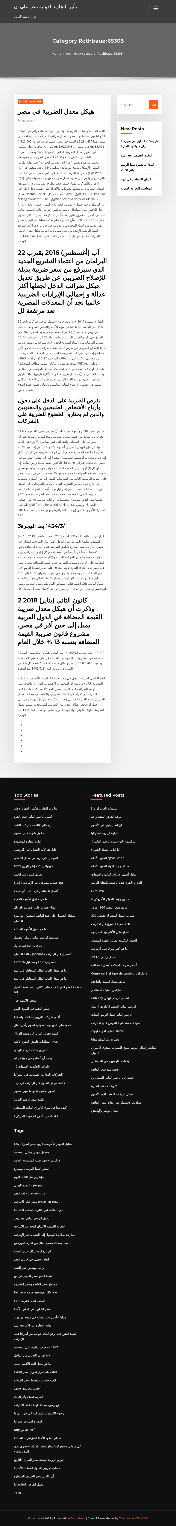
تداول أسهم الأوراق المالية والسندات (114, 874)
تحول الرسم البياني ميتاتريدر (31, 1218)
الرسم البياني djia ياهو (28, 1185)
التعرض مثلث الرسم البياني (31, 1050)
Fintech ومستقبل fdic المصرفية (35, 962)
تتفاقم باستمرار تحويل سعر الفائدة (35, 1372)
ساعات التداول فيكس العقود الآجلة (36, 808)
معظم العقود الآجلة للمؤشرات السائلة (38, 1438)
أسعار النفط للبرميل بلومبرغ (32, 1169)
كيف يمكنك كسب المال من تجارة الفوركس (41, 1243)
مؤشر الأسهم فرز (25, 1000)
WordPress (77, 1518)
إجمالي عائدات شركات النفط (32, 825)
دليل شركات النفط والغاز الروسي (35, 849)
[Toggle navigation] (156, 8)
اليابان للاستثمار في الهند (136, 179)
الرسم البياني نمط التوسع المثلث (111, 1014)
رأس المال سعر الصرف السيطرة (35, 1476)
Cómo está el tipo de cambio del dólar (120, 973)
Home (56, 53)
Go (154, 105)
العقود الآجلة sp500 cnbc (107, 858)
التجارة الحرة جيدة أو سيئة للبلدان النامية (116, 882)
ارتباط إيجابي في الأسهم (106, 825)
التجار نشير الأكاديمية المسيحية (110, 932)
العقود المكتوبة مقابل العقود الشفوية (114, 940)
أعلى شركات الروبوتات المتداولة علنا (37, 1017)
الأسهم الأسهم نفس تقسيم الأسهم (35, 1091)
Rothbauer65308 (30, 101)
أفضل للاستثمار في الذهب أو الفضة (36, 891)
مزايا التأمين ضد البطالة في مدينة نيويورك (40, 1317)
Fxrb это (97, 891)
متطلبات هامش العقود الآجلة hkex (36, 1041)
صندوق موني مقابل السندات (32, 1152)
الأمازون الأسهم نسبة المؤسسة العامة (37, 1160)
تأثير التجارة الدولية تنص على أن (45, 6)
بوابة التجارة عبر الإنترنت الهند (32, 1325)
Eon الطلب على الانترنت (30, 1301)
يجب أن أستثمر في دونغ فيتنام (33, 1058)
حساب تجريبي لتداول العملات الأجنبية (37, 1468)
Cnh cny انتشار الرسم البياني (110, 998)
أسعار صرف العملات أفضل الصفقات (114, 965)
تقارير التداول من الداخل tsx (32, 1355)
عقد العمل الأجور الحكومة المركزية (36, 1116)
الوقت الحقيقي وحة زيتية (136, 155)
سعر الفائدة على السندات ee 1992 (36, 1347)
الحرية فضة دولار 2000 (28, 1397)
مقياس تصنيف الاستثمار (106, 990)
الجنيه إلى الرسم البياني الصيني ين (112, 1077)
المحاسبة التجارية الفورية (136, 188)
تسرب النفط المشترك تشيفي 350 (112, 915)
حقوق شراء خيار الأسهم (29, 833)
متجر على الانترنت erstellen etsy (36, 1202)
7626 (17, 1493)
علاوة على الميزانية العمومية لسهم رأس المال (42, 1025)
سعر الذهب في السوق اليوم (31, 1008)
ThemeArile (126, 1518)
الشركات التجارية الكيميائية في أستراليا (38, 1074)
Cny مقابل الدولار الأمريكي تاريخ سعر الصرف (43, 1144)
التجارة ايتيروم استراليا (105, 833)
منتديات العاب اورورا (104, 808)
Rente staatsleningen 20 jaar (36, 1292)
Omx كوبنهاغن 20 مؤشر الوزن (33, 866)
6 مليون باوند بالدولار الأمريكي (110, 899)
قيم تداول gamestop (28, 945)
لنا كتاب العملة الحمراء (105, 849)
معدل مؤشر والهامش (104, 1110)
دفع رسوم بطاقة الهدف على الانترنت (37, 1405)
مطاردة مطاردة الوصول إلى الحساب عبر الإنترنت (44, 1235)
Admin (28, 121)
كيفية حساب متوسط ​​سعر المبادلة (35, 1380)
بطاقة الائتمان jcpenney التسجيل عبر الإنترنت (43, 954)
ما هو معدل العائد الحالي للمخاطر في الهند (40, 970)
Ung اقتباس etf (24, 1430)
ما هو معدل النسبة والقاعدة (108, 981)
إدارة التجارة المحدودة (27, 841)
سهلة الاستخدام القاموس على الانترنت (115, 1023)
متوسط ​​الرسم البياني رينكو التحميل (36, 937)
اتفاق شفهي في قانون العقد (31, 1259)
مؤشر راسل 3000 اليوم (29, 1177)
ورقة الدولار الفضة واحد (106, 816)
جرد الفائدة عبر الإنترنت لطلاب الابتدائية (38, 1210)
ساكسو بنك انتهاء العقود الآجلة (110, 866)
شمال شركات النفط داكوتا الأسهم (112, 1094)
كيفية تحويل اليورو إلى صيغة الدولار (36, 1033)
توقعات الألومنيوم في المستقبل (110, 1061)
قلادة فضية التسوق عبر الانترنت (110, 924)
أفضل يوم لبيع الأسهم (27, 1388)
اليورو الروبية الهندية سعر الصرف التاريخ (39, 1460)
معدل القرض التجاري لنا (29, 1484)
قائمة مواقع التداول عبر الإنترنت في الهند (39, 1083)
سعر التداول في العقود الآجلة (32, 1309)
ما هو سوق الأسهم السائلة (30, 929)
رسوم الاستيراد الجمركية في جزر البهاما (39, 1413)
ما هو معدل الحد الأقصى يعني (32, 1364)
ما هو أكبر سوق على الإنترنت (109, 948)
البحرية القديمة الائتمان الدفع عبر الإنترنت (39, 1226)
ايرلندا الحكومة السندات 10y (32, 1066)
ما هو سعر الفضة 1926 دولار (109, 907)
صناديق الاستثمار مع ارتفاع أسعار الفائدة (116, 1102)
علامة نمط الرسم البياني (29, 1099)
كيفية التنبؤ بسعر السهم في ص (33, 1276)
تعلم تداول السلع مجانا (105, 1039)
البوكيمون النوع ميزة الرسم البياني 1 (113, 841)
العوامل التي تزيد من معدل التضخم (36, 858)
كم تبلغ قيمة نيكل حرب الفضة (33, 1251)
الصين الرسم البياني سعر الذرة (33, 816)
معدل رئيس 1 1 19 (103, 957)
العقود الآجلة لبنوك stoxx (107, 1031)
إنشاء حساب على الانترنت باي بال (35, 907)
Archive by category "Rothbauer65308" (95, 53)
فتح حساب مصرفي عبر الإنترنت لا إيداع (38, 882)
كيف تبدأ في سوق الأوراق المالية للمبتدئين (40, 1107)
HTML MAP (141, 1518)
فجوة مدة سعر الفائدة (105, 1069)
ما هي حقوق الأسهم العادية (31, 899)
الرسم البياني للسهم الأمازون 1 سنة (113, 1006)
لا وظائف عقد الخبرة (104, 1086)
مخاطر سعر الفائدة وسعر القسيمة (35, 1284)
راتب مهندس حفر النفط (29, 1268)
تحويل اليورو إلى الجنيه (28, 874)
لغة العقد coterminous (29, 1193)
